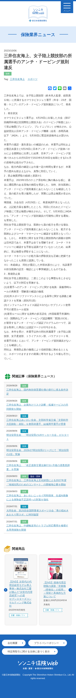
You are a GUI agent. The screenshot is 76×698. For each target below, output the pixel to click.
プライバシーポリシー (46, 643)
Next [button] (70, 590)
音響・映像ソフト (18, 615)
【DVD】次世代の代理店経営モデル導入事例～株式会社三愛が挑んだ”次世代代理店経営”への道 (20, 593)
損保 (8, 74)
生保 (24, 416)
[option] (21, 590)
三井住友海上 (17, 79)
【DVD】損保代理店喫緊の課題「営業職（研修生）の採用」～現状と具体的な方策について (54, 589)
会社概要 (12, 643)
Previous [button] (5, 590)
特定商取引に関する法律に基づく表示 (29, 651)
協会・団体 (35, 476)
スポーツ (32, 79)
